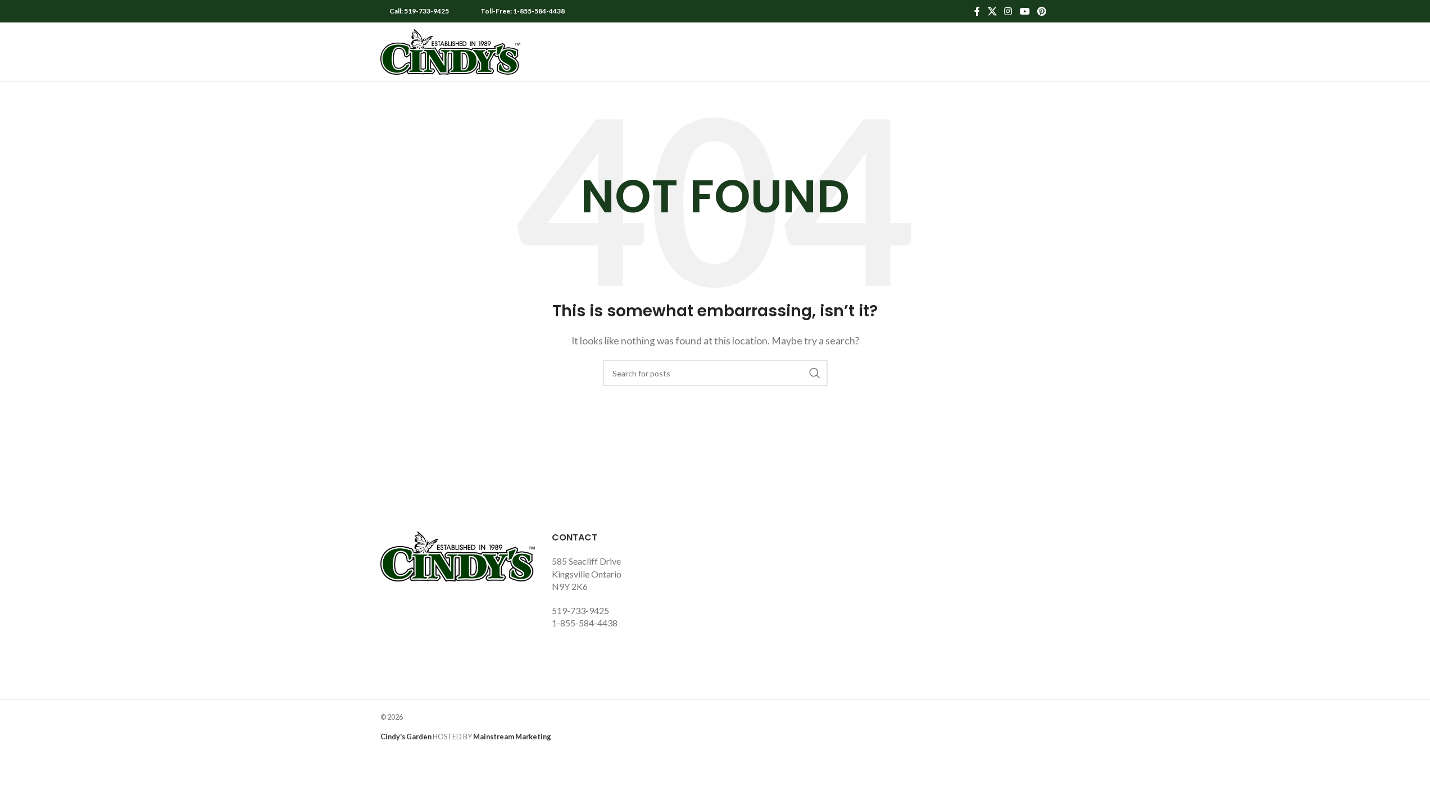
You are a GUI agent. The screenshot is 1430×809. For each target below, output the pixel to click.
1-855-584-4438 (585, 622)
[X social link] (992, 11)
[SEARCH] (815, 373)
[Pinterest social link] (1041, 11)
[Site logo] (450, 51)
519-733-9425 (580, 610)
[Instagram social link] (1008, 11)
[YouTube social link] (1024, 11)
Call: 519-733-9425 (419, 11)
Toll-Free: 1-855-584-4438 (522, 11)
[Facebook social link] (977, 11)
